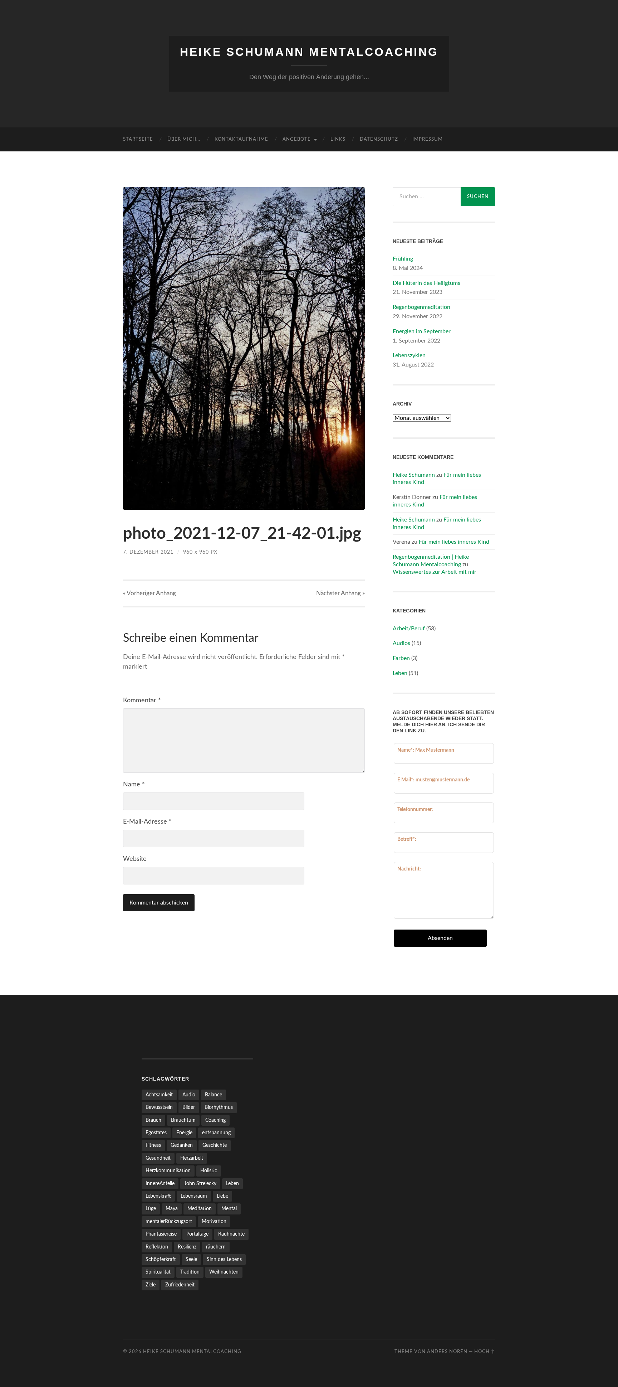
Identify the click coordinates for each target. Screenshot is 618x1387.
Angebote (297, 139)
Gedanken (182, 1145)
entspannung (216, 1132)
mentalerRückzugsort (169, 1221)
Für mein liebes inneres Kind (454, 542)
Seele (191, 1259)
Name (134, 784)
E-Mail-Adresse (147, 822)
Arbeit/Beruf (409, 628)
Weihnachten (224, 1272)
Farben (401, 658)
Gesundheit (158, 1158)
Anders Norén (447, 1351)
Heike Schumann (414, 475)
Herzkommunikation (168, 1170)
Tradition (190, 1272)
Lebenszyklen (409, 355)
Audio (188, 1094)
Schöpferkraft (161, 1259)
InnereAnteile (160, 1183)
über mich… (183, 139)
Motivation (214, 1221)
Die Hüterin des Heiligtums (426, 283)
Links (337, 139)
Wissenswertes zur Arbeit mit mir (434, 572)
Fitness (153, 1145)
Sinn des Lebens (224, 1259)
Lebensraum (194, 1196)
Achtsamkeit (159, 1094)
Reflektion (157, 1247)
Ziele (151, 1284)
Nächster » (340, 593)
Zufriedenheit (180, 1284)
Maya (172, 1208)
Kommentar (142, 700)
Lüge (151, 1208)
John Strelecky (200, 1183)
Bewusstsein (159, 1107)
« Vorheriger (149, 593)
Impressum (427, 139)
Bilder (188, 1107)
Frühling (403, 259)
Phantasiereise (161, 1234)
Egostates (156, 1132)
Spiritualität (158, 1272)
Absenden (440, 938)
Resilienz (187, 1247)
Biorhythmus (219, 1107)
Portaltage (197, 1234)
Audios (401, 643)
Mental (229, 1208)
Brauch (153, 1120)
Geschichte (214, 1145)
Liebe (222, 1196)
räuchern (216, 1247)
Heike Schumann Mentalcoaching (309, 51)
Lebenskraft (158, 1196)
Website (135, 859)
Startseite (138, 139)
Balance (213, 1094)
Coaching (215, 1120)
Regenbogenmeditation (421, 307)
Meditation (199, 1208)
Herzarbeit (191, 1158)
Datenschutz (379, 139)
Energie (184, 1132)
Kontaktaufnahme (241, 139)
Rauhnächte (231, 1234)
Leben (400, 673)
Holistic (208, 1170)
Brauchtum (183, 1120)
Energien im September (422, 331)
